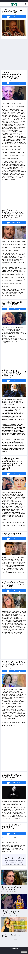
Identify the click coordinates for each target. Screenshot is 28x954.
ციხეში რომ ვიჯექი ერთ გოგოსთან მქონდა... (10, 912)
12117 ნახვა (9, 378)
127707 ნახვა (13, 891)
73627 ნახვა (9, 306)
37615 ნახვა (9, 471)
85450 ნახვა (13, 915)
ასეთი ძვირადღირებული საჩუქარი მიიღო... (11, 888)
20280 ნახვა (9, 80)
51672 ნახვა (9, 219)
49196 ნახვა (9, 588)
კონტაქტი (23, 1)
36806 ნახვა (9, 830)
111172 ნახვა (13, 939)
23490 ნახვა (9, 668)
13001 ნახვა (9, 779)
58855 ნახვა (9, 536)
